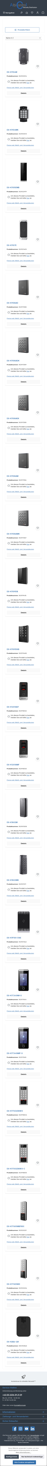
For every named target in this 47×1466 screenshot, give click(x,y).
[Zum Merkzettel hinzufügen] (37, 66)
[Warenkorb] (43, 13)
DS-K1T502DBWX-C (16, 1169)
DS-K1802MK (13, 880)
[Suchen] (21, 13)
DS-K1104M (12, 72)
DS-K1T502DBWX (15, 1111)
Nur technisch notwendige (32, 1457)
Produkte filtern (23, 30)
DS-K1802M (12, 822)
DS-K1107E (12, 245)
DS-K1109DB (12, 591)
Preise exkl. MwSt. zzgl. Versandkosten (20, 87)
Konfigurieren (11, 1457)
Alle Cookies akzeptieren (24, 1462)
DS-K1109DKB (13, 649)
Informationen (9, 1412)
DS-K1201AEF (13, 707)
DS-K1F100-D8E (14, 938)
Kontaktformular (20, 1405)
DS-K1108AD (12, 303)
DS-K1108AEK (13, 418)
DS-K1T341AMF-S (15, 1053)
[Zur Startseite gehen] (23, 5)
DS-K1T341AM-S (14, 995)
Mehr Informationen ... (23, 1452)
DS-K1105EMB (13, 187)
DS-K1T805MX (13, 1284)
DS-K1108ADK (13, 361)
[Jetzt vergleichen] (26, 13)
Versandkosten (34, 1435)
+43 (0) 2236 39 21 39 (12, 1395)
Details (23, 93)
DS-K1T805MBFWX (15, 1226)
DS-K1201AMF (13, 765)
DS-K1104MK (12, 130)
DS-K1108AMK (13, 534)
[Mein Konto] (37, 13)
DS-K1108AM (12, 476)
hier (28, 83)
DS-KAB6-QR (13, 1342)
